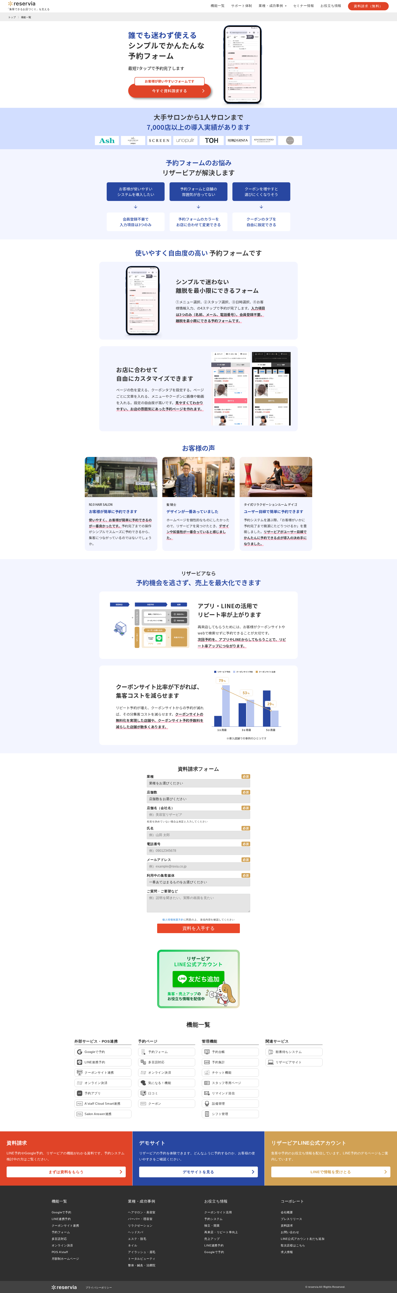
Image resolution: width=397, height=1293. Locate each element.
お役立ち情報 (330, 5)
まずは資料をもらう (66, 1172)
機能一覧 (218, 5)
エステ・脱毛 (137, 1238)
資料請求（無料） (368, 6)
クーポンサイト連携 (65, 1225)
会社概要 (287, 1212)
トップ (12, 17)
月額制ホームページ (65, 1258)
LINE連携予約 (61, 1219)
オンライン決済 (62, 1245)
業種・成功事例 (141, 1201)
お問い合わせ (290, 1232)
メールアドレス (159, 860)
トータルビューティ (141, 1258)
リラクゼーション (140, 1225)
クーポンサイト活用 (218, 1212)
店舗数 (152, 792)
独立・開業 (212, 1225)
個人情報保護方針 (172, 919)
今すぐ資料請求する (169, 90)
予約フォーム (61, 1232)
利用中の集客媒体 (161, 875)
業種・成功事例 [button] (271, 5)
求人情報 (287, 1252)
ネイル (132, 1245)
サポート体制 (241, 5)
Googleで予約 (61, 1212)
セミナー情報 (303, 5)
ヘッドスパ (135, 1232)
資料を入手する (198, 928)
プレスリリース (291, 1219)
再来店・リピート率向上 (221, 1232)
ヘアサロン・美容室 (141, 1212)
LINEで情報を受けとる (331, 1172)
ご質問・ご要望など (162, 891)
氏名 (150, 828)
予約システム (213, 1219)
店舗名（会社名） (161, 808)
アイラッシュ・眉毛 (141, 1252)
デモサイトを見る (198, 1172)
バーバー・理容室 (140, 1219)
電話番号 (154, 844)
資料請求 (287, 1225)
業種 (150, 776)
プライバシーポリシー (99, 1287)
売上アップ (212, 1238)
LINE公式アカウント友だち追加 (303, 1238)
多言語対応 (59, 1238)
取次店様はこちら (293, 1245)
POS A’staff (60, 1252)
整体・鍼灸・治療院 (141, 1265)
